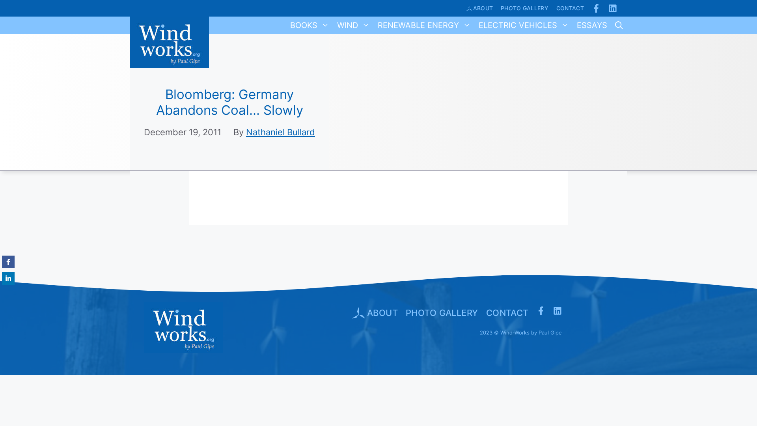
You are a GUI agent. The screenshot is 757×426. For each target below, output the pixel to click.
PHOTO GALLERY (442, 313)
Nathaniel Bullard (280, 132)
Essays (592, 25)
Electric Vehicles (518, 25)
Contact (570, 8)
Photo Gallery (524, 8)
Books (303, 25)
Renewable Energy (418, 25)
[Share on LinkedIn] (8, 278)
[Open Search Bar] (619, 25)
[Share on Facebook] (8, 262)
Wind (347, 25)
